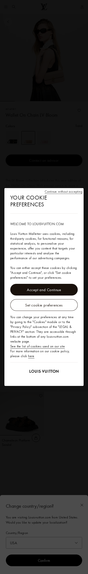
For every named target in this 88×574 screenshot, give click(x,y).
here (31, 356)
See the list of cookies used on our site (37, 346)
